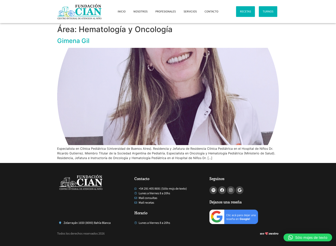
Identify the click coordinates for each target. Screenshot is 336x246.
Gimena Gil (73, 41)
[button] (308, 237)
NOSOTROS (140, 12)
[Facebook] (222, 190)
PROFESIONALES (165, 12)
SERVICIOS (190, 12)
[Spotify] (213, 190)
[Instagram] (231, 190)
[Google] (239, 190)
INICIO (122, 12)
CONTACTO (211, 12)
